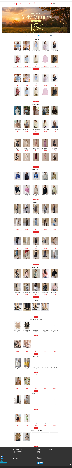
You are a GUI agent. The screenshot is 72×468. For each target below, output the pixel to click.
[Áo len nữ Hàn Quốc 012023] (27, 273)
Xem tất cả (36, 335)
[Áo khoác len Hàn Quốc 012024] (17, 273)
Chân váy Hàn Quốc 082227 (45, 259)
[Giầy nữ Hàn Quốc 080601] (27, 307)
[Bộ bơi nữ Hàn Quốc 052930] (45, 418)
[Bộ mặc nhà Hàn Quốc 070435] (27, 381)
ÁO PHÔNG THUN (36, 104)
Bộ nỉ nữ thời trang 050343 (45, 404)
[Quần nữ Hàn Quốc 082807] (27, 208)
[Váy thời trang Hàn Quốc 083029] (17, 143)
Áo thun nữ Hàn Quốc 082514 (27, 129)
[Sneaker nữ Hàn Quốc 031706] (45, 325)
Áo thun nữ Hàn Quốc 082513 (36, 129)
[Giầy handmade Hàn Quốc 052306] (54, 307)
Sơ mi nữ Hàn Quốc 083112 (36, 50)
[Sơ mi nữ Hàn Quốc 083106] (45, 59)
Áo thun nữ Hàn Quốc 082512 (45, 129)
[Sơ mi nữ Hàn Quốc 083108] (27, 59)
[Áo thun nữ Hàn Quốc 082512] (45, 124)
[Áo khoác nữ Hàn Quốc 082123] (27, 176)
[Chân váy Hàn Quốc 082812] (45, 241)
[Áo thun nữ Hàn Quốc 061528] (18, 437)
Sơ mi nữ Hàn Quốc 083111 (45, 50)
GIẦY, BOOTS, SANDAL (40, 459)
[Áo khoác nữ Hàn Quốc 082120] (54, 176)
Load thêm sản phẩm (36, 101)
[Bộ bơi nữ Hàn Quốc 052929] (54, 418)
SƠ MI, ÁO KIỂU (36, 71)
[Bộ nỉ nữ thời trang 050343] (45, 399)
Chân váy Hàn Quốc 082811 (54, 246)
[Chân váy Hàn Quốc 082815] (17, 241)
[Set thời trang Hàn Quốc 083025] (54, 143)
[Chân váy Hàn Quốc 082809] (27, 254)
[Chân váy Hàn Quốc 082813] (36, 241)
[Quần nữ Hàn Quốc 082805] (45, 208)
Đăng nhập (54, 0)
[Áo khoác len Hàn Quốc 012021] (36, 273)
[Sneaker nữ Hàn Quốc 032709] (27, 325)
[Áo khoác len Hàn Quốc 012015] (45, 287)
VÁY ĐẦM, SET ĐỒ (36, 137)
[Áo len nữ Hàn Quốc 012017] (27, 287)
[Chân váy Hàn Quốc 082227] (45, 254)
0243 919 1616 (17, 453)
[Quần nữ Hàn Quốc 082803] (17, 222)
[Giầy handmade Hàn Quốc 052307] (45, 307)
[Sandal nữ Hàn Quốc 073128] (36, 344)
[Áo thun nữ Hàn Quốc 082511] (54, 124)
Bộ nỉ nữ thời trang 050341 (54, 404)
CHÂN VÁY (36, 234)
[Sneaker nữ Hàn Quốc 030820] (54, 325)
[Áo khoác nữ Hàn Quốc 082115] (54, 189)
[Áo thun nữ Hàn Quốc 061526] (36, 437)
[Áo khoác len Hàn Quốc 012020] (45, 273)
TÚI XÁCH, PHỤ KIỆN (36, 356)
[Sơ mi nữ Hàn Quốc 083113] (27, 45)
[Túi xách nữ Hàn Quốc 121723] (36, 362)
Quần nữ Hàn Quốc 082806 (36, 213)
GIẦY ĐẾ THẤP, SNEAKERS (36, 319)
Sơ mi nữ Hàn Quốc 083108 (26, 96)
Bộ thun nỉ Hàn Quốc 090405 (17, 404)
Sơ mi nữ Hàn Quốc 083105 (54, 96)
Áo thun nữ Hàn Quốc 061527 (27, 441)
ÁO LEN (38, 457)
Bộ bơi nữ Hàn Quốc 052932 (27, 423)
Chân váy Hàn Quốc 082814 (26, 246)
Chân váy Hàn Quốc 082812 (45, 246)
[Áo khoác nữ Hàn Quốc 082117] (36, 189)
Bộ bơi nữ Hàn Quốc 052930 (45, 423)
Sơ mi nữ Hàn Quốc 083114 (17, 50)
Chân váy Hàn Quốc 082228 (36, 259)
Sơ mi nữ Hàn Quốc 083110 (54, 50)
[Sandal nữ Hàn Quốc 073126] (54, 344)
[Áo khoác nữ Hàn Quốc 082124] (17, 176)
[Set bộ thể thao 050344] (36, 399)
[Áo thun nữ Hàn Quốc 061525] (45, 437)
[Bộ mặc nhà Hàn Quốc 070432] (54, 381)
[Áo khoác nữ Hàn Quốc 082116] (45, 189)
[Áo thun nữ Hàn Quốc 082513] (36, 124)
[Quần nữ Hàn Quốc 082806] (36, 208)
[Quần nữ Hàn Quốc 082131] (45, 222)
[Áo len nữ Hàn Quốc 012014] (54, 287)
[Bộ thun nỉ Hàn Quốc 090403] (27, 399)
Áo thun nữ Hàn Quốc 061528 (18, 441)
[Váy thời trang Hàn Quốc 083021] (45, 157)
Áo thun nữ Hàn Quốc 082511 (54, 129)
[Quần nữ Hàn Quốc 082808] (17, 208)
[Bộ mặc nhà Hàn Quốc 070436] (18, 381)
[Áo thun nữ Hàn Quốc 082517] (45, 110)
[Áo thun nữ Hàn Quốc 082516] (54, 110)
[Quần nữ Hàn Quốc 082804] (54, 208)
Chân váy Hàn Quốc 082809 (26, 259)
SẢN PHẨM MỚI (36, 39)
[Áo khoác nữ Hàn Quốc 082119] (17, 189)
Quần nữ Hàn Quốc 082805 (45, 213)
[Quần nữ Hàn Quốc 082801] (36, 222)
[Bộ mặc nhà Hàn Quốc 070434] (36, 381)
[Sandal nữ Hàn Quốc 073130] (18, 344)
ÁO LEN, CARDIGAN (36, 267)
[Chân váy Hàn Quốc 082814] (27, 241)
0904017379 (16, 0)
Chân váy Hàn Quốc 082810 (17, 259)
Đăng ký (58, 0)
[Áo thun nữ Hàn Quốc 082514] (27, 124)
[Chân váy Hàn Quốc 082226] (54, 254)
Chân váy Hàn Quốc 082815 (17, 246)
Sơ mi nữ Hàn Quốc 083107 (36, 96)
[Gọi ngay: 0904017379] (2, 465)
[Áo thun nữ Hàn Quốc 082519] (27, 110)
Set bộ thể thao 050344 (36, 404)
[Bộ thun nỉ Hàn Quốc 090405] (18, 399)
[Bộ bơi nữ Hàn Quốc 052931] (36, 418)
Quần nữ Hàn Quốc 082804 (54, 213)
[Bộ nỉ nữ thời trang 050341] (54, 399)
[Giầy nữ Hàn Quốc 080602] (18, 307)
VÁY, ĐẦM (38, 452)
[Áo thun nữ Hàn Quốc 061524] (54, 437)
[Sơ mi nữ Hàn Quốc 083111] (45, 45)
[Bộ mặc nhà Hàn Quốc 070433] (45, 381)
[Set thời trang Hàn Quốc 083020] (54, 157)
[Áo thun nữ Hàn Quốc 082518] (36, 110)
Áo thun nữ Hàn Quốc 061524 (54, 441)
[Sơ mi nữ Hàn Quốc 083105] (54, 59)
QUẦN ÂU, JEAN (36, 202)
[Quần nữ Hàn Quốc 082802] (27, 222)
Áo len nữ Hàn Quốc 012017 (26, 292)
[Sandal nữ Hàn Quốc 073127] (45, 344)
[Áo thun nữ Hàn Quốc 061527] (27, 437)
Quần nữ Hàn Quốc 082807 (26, 213)
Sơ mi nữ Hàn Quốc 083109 (17, 96)
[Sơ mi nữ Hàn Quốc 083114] (17, 45)
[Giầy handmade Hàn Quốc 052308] (36, 307)
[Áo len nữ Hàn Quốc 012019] (54, 273)
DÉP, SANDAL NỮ (36, 337)
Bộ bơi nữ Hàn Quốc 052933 (17, 423)
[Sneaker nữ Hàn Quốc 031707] (36, 325)
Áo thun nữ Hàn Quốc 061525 (45, 441)
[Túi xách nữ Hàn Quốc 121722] (45, 362)
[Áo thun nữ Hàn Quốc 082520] (17, 110)
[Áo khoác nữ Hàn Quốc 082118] (27, 189)
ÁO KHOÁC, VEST (36, 169)
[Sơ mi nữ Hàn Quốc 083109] (17, 59)
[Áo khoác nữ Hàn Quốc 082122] (36, 176)
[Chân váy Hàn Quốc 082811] (54, 241)
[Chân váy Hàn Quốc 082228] (36, 254)
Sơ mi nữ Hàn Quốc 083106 (45, 96)
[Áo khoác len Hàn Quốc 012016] (36, 287)
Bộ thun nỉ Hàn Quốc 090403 (27, 404)
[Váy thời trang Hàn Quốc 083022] (36, 157)
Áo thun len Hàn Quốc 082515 (17, 129)
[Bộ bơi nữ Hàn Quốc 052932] (27, 418)
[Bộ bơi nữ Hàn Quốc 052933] (18, 418)
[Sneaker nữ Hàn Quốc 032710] (18, 325)
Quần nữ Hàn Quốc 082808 (17, 213)
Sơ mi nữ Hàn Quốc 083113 (26, 50)
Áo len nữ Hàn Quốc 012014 (54, 292)
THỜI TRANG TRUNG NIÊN (36, 430)
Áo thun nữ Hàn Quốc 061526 (36, 441)
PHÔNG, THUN (39, 453)
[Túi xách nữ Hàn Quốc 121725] (18, 362)
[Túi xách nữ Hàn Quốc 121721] (54, 362)
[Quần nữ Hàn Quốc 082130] (54, 222)
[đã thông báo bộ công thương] (40, 462)
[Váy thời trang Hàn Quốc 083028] (27, 143)
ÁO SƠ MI (38, 451)
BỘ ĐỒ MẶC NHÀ (36, 374)
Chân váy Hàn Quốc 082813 (36, 246)
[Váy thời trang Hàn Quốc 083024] (17, 157)
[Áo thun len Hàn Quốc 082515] (17, 124)
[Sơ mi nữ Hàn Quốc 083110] (54, 45)
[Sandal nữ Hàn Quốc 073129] (27, 344)
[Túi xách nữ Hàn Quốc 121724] (27, 362)
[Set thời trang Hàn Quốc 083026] (45, 143)
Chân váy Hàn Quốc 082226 (54, 259)
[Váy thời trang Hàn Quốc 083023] (27, 157)
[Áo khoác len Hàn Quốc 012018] (17, 287)
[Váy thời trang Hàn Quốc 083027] (36, 143)
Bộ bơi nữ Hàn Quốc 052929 (54, 423)
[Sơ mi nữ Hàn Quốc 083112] (36, 45)
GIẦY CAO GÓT (36, 300)
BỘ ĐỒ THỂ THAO (36, 393)
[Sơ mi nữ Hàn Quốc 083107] (36, 59)
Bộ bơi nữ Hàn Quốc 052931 (36, 423)
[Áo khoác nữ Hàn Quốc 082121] (45, 176)
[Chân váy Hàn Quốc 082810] (17, 254)
